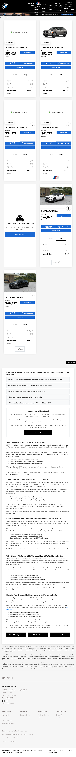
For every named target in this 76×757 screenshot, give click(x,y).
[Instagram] (4, 701)
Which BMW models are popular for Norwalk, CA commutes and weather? (31, 385)
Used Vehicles (6, 718)
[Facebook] (2, 701)
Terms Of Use (25, 750)
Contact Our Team (59, 635)
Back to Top (71, 363)
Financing (42, 711)
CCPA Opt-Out (18, 752)
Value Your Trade (20, 67)
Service (23, 711)
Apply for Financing (43, 715)
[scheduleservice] (45, 4)
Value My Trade (42, 718)
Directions (59, 718)
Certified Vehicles (7, 720)
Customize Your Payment (12, 63)
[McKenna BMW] (15, 6)
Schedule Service (25, 715)
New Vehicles (6, 715)
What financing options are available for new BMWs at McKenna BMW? (30, 403)
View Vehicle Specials (16, 635)
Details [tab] (15, 75)
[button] (9, 42)
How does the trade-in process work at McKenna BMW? (26, 397)
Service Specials (25, 718)
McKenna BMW (6, 750)
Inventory (6, 711)
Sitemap (33, 750)
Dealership (61, 711)
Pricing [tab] (25, 75)
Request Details (27, 52)
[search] (43, 4)
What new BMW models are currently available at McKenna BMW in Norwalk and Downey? (36, 379)
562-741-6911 (50, 5)
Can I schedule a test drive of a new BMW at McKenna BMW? (27, 391)
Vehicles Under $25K (8, 723)
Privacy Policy (16, 750)
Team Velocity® (58, 751)
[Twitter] (7, 701)
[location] (73, 4)
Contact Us (38, 433)
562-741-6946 (55, 5)
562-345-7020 (60, 5)
